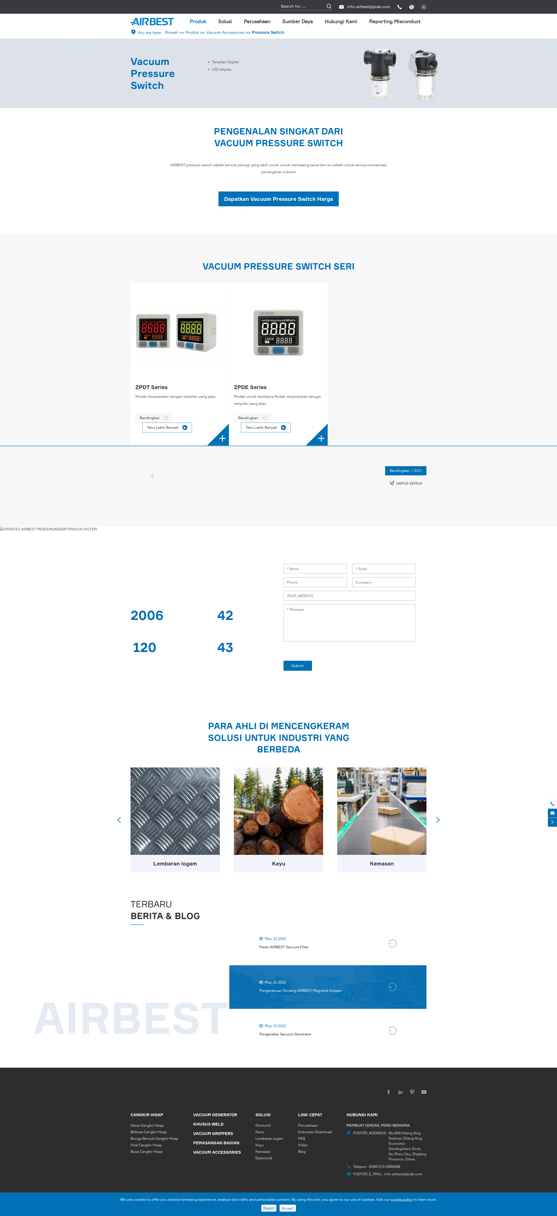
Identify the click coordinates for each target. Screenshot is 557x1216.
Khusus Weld (208, 1124)
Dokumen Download (315, 1132)
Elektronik (263, 1158)
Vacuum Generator (215, 1114)
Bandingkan (154, 418)
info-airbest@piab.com (368, 6)
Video (303, 1145)
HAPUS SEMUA (405, 483)
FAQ (301, 1138)
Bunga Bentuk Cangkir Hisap (154, 1138)
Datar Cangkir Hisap (147, 1125)
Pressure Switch (268, 32)
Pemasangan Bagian (216, 1142)
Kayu (278, 863)
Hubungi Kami (341, 21)
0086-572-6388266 (384, 1166)
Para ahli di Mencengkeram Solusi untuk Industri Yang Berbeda (278, 738)
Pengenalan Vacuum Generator (285, 1034)
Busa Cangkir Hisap (147, 1151)
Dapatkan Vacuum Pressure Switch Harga (278, 199)
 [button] (438, 819)
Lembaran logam (175, 863)
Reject (268, 1208)
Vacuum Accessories (225, 32)
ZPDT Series (151, 387)
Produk (198, 21)
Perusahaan (257, 21)
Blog (302, 1151)
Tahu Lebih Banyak (166, 427)
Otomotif (263, 1125)
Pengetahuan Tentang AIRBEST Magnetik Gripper (300, 990)
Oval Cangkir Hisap (146, 1145)
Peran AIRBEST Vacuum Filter (284, 947)
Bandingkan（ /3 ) (406, 470)
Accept (288, 1208)
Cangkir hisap (147, 1114)
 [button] (119, 819)
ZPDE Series (250, 387)
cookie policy (402, 1199)
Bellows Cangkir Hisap (149, 1132)
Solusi (225, 21)
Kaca (259, 1132)
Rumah (171, 32)
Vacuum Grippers (213, 1133)
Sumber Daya (297, 21)
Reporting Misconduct (395, 21)
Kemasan (382, 863)
